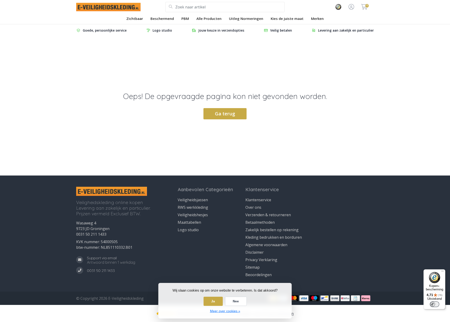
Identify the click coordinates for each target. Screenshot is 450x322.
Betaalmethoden (260, 222)
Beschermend (162, 18)
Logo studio (162, 30)
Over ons (253, 207)
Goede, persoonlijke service (105, 30)
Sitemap (252, 267)
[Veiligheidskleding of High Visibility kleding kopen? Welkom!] (120, 7)
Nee (236, 301)
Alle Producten (208, 18)
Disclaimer (254, 252)
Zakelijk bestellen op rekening (272, 229)
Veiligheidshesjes (193, 214)
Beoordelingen (258, 274)
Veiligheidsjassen (193, 199)
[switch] (434, 304)
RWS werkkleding (193, 207)
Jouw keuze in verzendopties (221, 30)
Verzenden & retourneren (268, 214)
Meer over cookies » (225, 311)
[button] (350, 7)
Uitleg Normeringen (246, 18)
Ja (213, 301)
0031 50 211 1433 (91, 234)
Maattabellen (189, 222)
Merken (317, 18)
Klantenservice (258, 199)
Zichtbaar (134, 18)
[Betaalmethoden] (293, 298)
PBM (185, 18)
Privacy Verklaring (261, 259)
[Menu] (442, 272)
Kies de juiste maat (287, 18)
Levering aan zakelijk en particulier (346, 30)
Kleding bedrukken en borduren (273, 237)
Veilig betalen (281, 30)
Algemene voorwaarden (266, 244)
